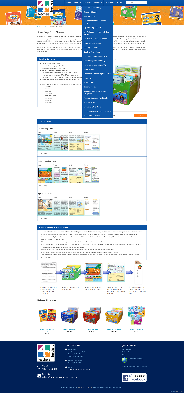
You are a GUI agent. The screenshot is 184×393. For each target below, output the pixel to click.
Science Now (89, 83)
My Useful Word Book (92, 107)
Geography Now (90, 87)
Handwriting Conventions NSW (96, 56)
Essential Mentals (90, 12)
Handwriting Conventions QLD (95, 61)
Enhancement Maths (92, 116)
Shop (45, 27)
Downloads (109, 3)
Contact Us (98, 3)
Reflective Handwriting (92, 8)
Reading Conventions (92, 48)
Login (123, 354)
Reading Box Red (91, 329)
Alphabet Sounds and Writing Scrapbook (95, 92)
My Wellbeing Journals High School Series (97, 33)
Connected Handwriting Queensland (98, 74)
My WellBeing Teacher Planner (95, 39)
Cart (120, 3)
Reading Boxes (90, 16)
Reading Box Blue (69, 329)
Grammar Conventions (92, 43)
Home (68, 3)
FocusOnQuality (179, 391)
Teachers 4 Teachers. (85, 387)
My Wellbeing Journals (92, 28)
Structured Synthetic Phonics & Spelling (96, 22)
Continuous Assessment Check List (97, 111)
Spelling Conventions (92, 52)
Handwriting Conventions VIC (95, 65)
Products (87, 3)
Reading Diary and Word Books (96, 98)
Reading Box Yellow (114, 329)
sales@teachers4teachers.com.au (135, 367)
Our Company (126, 350)
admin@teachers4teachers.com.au (59, 377)
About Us (77, 3)
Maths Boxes (89, 69)
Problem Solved (90, 102)
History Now (88, 78)
